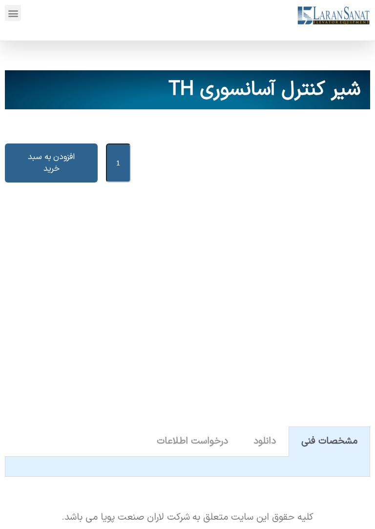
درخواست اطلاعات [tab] (192, 441)
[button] (13, 13)
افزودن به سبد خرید (51, 163)
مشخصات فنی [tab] (329, 441)
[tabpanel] (187, 467)
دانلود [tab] (264, 441)
